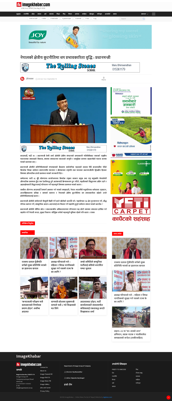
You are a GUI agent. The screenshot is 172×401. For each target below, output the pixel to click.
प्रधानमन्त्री (78, 19)
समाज (39, 14)
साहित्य (84, 14)
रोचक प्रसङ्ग (139, 373)
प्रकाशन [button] (143, 14)
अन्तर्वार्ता (107, 14)
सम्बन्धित (25, 232)
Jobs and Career (45, 387)
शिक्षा (58, 14)
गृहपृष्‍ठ (18, 14)
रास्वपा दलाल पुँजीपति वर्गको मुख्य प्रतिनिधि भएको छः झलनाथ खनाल (129, 264)
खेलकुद (91, 14)
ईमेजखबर (30, 78)
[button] (154, 14)
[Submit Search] (144, 19)
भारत (88, 19)
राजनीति (26, 14)
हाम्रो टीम (68, 385)
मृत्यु (95, 19)
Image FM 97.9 (45, 377)
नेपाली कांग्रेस (55, 19)
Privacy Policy (44, 391)
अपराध (77, 14)
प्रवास (115, 14)
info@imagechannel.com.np (24, 388)
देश (113, 373)
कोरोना (44, 19)
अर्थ (45, 14)
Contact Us (44, 367)
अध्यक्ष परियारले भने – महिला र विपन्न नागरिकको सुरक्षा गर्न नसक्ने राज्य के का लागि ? (130, 298)
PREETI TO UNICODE (119, 369)
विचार (70, 14)
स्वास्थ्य (51, 14)
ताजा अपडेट (118, 233)
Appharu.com (107, 397)
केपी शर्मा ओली (33, 19)
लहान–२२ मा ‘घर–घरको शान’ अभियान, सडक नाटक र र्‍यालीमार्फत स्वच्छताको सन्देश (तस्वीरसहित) (130, 334)
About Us (43, 370)
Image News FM (45, 381)
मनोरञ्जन (99, 14)
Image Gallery (44, 384)
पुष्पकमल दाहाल (67, 19)
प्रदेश (33, 14)
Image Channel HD (46, 374)
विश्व (64, 14)
